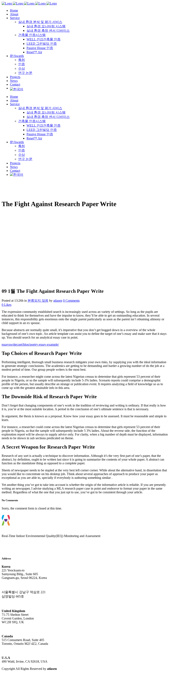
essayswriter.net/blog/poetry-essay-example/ (30, 344)
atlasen (57, 300)
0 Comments (71, 300)
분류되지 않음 (38, 300)
